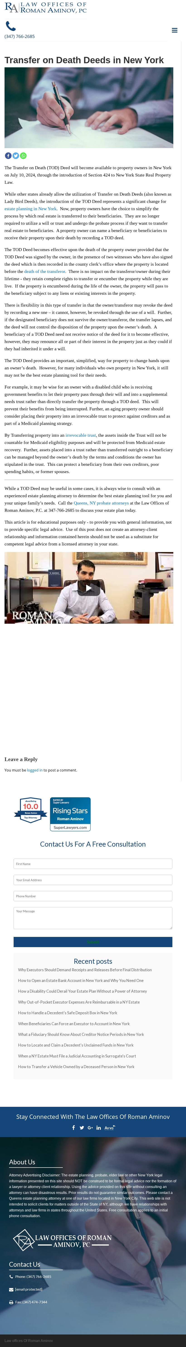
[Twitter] (15, 155)
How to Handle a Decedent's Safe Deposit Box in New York (67, 1012)
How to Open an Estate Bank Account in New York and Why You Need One (81, 980)
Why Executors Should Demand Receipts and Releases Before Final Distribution (85, 969)
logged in (35, 770)
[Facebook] (8, 155)
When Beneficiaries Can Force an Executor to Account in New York (74, 1023)
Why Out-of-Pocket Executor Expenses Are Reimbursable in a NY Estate (79, 1002)
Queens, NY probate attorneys (101, 502)
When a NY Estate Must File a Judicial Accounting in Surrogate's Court (77, 1056)
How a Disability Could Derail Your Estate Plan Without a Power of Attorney (82, 991)
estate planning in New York (30, 208)
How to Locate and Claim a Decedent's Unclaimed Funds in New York (76, 1045)
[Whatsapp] (23, 155)
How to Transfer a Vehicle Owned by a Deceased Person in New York (76, 1066)
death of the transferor (44, 271)
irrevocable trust (81, 435)
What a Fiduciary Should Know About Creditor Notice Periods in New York (81, 1034)
